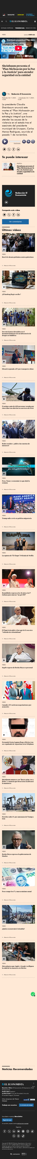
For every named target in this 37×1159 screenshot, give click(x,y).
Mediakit (12, 1091)
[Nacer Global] (29, 1099)
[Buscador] (6, 21)
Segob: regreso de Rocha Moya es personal (17, 668)
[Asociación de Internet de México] (24, 1154)
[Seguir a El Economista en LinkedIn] (14, 1131)
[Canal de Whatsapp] (32, 994)
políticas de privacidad (22, 1123)
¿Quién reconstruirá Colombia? (13, 929)
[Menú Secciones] (2, 21)
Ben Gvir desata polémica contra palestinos (18, 257)
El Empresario (26, 1088)
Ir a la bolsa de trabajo (26, 1105)
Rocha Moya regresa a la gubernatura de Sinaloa (16, 855)
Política (19, 163)
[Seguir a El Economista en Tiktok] (23, 1136)
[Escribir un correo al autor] (6, 202)
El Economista (17, 1088)
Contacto (16, 1095)
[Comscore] (15, 1154)
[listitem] (5, 141)
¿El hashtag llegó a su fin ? (11, 294)
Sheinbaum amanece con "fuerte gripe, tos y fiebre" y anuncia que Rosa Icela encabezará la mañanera (18, 781)
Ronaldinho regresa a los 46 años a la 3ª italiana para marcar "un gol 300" (16, 594)
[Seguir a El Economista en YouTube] (18, 1131)
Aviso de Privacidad (17, 1093)
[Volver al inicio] (18, 1084)
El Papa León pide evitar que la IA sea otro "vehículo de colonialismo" (17, 631)
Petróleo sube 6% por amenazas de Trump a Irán (18, 818)
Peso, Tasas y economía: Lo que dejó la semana (16, 482)
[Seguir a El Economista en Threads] (18, 1136)
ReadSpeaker (17, 143)
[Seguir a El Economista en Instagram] (28, 1131)
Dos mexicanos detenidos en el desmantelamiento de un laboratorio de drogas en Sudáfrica (16, 333)
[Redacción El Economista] (4, 94)
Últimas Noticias (7, 28)
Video (4, 34)
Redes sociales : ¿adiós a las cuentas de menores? (16, 445)
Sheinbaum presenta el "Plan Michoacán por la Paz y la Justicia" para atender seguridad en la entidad (26, 170)
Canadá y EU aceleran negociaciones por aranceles (17, 706)
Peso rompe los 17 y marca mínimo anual (17, 891)
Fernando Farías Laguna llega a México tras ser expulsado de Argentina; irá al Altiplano (18, 743)
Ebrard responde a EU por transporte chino (18, 369)
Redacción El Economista (21, 94)
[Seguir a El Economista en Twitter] (9, 1131)
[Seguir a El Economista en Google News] (14, 1136)
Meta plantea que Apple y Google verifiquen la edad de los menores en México (18, 967)
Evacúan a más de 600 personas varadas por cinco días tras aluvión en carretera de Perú (18, 407)
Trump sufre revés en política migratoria (17, 518)
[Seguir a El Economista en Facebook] (5, 1131)
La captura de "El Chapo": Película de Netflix (18, 556)
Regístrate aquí (7, 1120)
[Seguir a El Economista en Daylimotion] (32, 1131)
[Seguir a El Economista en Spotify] (23, 1131)
